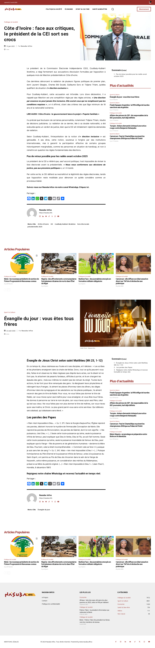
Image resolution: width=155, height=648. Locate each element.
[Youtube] (58, 216)
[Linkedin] (43, 216)
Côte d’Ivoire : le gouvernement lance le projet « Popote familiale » (68, 114)
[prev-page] (5, 289)
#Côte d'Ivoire (43, 224)
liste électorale (83, 224)
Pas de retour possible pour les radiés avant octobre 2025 (130, 75)
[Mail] (46, 216)
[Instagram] (40, 216)
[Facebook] (116, 642)
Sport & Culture (114, 94)
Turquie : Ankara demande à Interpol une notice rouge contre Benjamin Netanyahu (128, 127)
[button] (113, 9)
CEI (52, 224)
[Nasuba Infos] (13, 9)
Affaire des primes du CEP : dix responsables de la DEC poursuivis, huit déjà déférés (129, 116)
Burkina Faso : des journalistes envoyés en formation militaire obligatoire (95, 280)
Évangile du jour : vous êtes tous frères (124, 97)
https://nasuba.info (45, 213)
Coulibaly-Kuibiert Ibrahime (65, 224)
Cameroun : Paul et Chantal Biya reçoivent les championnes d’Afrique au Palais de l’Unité (127, 137)
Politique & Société (11, 22)
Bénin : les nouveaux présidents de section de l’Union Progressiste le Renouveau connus (21, 280)
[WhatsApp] (55, 216)
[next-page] (8, 289)
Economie (83, 597)
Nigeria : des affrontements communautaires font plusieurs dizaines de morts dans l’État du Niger (58, 281)
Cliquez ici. (84, 187)
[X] (52, 216)
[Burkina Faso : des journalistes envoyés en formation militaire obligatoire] (96, 263)
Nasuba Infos (26, 46)
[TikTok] (49, 216)
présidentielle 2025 (35, 227)
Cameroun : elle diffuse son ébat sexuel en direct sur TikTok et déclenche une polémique (132, 281)
